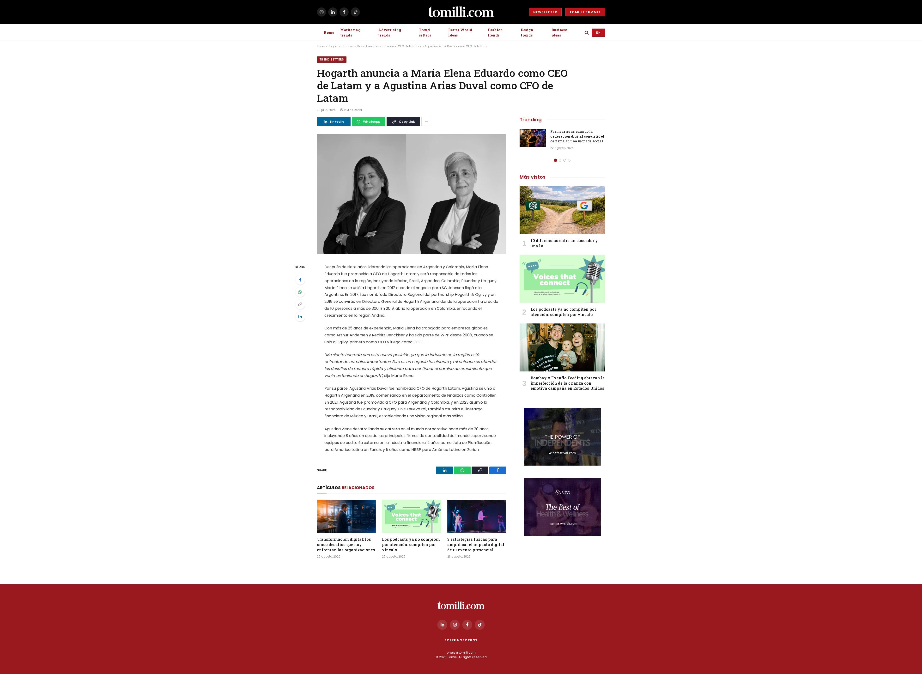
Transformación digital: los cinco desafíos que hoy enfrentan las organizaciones (346, 544)
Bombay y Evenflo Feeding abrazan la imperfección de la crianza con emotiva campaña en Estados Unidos (568, 383)
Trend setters (425, 32)
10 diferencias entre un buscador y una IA (564, 243)
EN (598, 32)
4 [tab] (569, 160)
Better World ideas (460, 32)
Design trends (527, 32)
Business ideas (560, 32)
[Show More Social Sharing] (426, 121)
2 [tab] (560, 160)
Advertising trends (389, 32)
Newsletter (545, 12)
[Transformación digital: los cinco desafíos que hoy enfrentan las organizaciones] (346, 516)
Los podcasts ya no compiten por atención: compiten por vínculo (411, 544)
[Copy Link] (300, 304)
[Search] (587, 32)
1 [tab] (555, 160)
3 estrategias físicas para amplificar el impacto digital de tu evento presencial (475, 544)
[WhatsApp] (300, 292)
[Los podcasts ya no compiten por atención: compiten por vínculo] (411, 516)
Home (329, 32)
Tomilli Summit (585, 12)
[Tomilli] (461, 12)
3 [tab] (564, 160)
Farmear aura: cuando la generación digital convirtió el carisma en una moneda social (577, 136)
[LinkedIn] (300, 316)
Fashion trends (495, 32)
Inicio (321, 46)
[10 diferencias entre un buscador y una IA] (562, 210)
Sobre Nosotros (461, 640)
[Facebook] (300, 280)
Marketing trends (350, 32)
